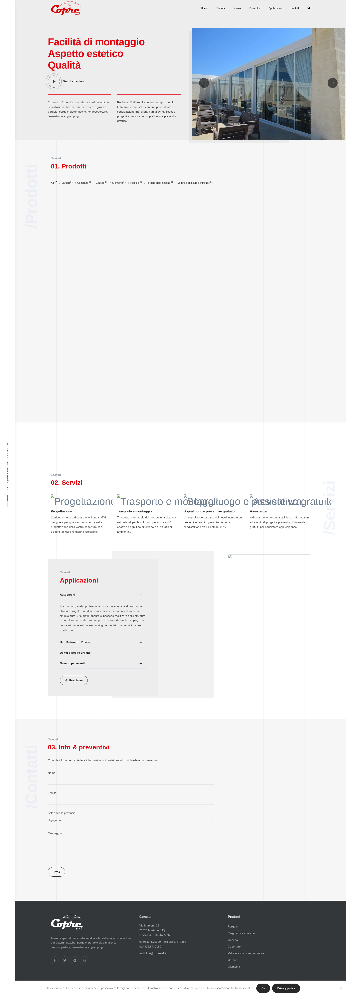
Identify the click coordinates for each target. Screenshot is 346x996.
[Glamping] (92, 398)
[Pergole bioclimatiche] (269, 221)
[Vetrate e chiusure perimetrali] (92, 221)
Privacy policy (286, 988)
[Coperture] (180, 309)
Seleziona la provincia (61, 813)
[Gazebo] (92, 309)
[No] (341, 988)
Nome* (52, 772)
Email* (52, 792)
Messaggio (55, 833)
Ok (263, 988)
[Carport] (269, 309)
